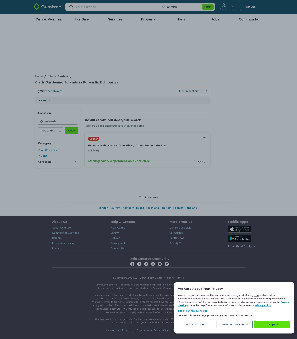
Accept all (272, 324)
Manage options (196, 324)
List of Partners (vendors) (192, 310)
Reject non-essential (235, 324)
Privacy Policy (263, 305)
